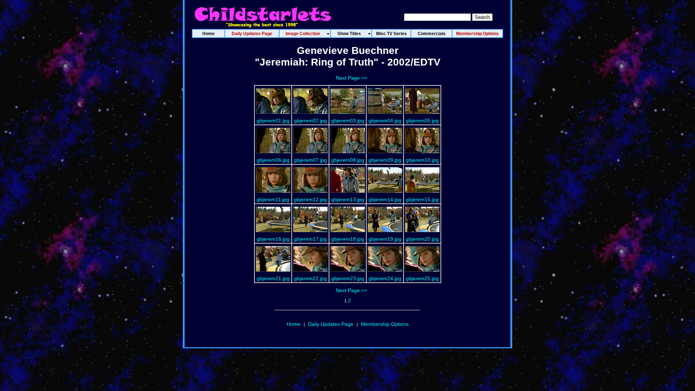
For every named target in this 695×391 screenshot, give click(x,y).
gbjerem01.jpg (273, 120)
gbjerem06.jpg (273, 160)
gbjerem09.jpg (384, 160)
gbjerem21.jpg (273, 278)
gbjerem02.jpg (310, 120)
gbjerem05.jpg (422, 120)
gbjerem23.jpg (347, 278)
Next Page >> (351, 78)
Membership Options (385, 324)
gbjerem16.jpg (273, 239)
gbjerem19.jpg (384, 239)
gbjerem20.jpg (422, 239)
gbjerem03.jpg (347, 120)
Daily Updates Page (330, 324)
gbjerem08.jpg (347, 160)
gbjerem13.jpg (347, 199)
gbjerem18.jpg (347, 239)
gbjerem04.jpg (384, 120)
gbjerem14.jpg (384, 199)
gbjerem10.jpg (422, 160)
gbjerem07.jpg (310, 160)
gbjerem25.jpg (422, 278)
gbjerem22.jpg (310, 278)
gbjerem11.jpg (273, 199)
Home (293, 324)
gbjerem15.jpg (422, 199)
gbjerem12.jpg (310, 199)
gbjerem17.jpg (310, 239)
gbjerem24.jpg (384, 278)
